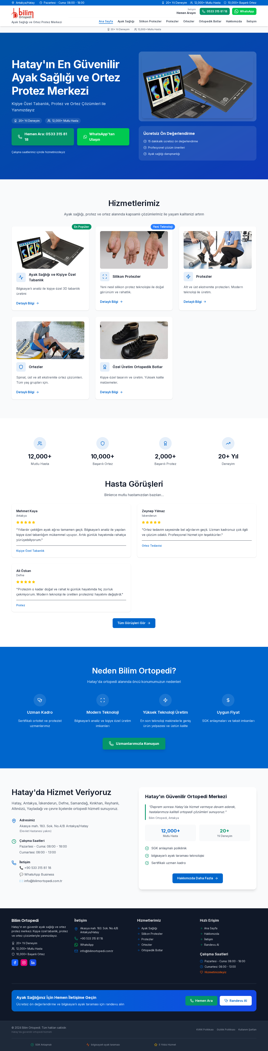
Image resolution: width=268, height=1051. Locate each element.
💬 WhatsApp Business (36, 874)
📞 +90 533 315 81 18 (35, 868)
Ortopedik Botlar (210, 21)
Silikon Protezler (150, 21)
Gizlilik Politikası (226, 1029)
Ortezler (188, 21)
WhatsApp (87, 944)
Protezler (172, 21)
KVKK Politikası (205, 1029)
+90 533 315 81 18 (91, 938)
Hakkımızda (234, 21)
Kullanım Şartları (247, 1029)
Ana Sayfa (106, 21)
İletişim (251, 21)
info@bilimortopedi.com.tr (96, 951)
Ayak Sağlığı (126, 21)
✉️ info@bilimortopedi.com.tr (40, 881)
